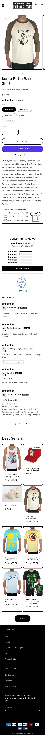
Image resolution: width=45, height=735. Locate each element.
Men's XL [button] (23, 115)
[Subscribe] (37, 708)
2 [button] (19, 424)
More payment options (22, 155)
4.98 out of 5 (28, 243)
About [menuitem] (7, 642)
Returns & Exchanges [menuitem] (14, 648)
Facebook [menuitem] (9, 681)
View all (22, 618)
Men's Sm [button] (9, 109)
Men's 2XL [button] (11, 121)
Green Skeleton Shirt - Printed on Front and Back (32, 601)
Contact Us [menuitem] (9, 675)
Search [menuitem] (8, 636)
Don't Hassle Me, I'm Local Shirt (11, 559)
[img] (8, 304)
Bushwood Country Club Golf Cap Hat (33, 469)
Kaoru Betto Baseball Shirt (31, 517)
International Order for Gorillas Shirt (33, 559)
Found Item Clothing (25, 733)
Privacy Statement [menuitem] (12, 659)
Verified (21, 291)
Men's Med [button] (24, 109)
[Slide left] (17, 73)
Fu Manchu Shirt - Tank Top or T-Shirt (12, 476)
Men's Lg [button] (9, 115)
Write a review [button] (22, 268)
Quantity (5, 126)
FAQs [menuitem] (7, 653)
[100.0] (21, 282)
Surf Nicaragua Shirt (10, 600)
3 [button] (23, 424)
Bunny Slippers (10, 506)
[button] (3, 5)
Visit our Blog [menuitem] (10, 686)
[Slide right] (27, 73)
